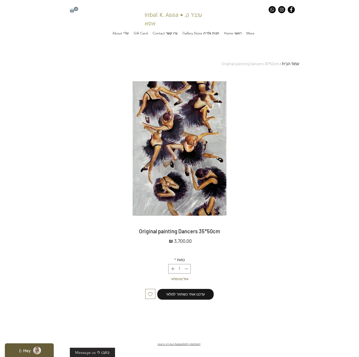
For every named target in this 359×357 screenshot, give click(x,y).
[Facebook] (291, 9)
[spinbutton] (180, 268)
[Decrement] (187, 268)
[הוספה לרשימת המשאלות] (150, 294)
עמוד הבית (290, 63)
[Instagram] (281, 9)
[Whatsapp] (272, 9)
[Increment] (172, 268)
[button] (74, 9)
